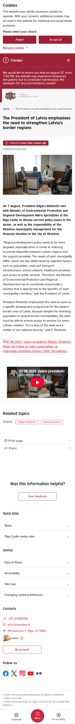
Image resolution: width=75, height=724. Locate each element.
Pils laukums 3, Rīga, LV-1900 (27, 631)
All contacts (22, 649)
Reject (20, 39)
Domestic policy (51, 422)
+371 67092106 (18, 618)
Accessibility (12, 573)
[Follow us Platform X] (14, 673)
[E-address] (10, 638)
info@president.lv (19, 624)
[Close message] (68, 60)
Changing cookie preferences (24, 595)
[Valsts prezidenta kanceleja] (38, 100)
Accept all (55, 39)
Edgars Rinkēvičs (27, 422)
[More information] (21, 638)
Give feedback (37, 496)
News (8, 525)
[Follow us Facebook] (6, 673)
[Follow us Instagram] (22, 673)
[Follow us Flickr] (39, 673)
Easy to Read (13, 562)
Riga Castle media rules (20, 536)
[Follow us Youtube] (30, 673)
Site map (10, 584)
